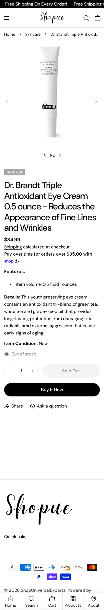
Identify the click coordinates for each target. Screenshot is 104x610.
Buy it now (52, 390)
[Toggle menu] (6, 18)
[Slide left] (44, 155)
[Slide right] (59, 155)
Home (9, 34)
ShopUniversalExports (43, 590)
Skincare (32, 34)
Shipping (13, 247)
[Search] (86, 18)
